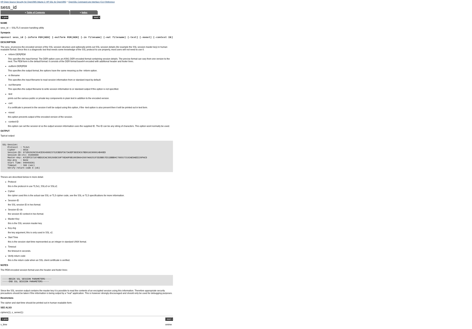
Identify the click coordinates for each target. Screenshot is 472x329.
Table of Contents (36, 12)
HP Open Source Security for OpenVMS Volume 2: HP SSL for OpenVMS (33, 2)
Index (84, 12)
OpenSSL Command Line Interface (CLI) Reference (91, 2)
